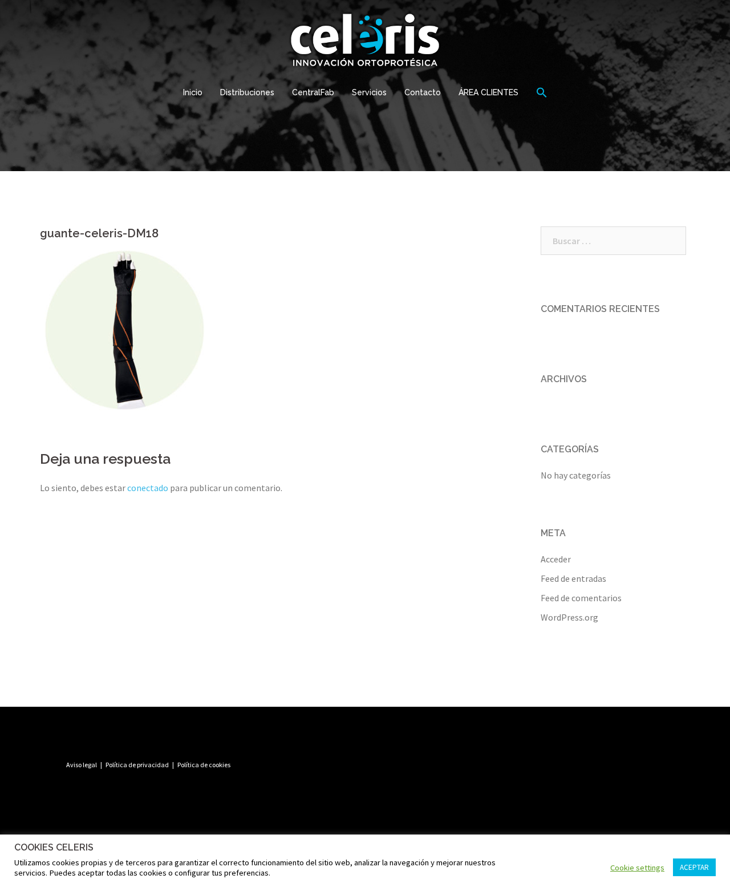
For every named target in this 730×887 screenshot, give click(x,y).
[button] (542, 93)
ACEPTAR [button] (694, 867)
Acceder (556, 559)
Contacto (422, 92)
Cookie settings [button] (637, 867)
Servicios (369, 92)
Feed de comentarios (581, 598)
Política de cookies (203, 765)
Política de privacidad (137, 765)
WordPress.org (569, 617)
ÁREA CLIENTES (488, 92)
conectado (147, 487)
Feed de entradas (573, 578)
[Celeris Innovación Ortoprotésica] (365, 42)
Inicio (192, 92)
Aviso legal (81, 765)
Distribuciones (247, 92)
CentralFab (313, 92)
